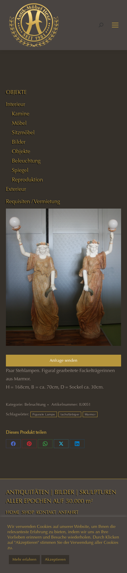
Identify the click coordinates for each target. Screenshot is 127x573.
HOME (12, 512)
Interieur (15, 104)
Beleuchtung (35, 404)
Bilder (18, 142)
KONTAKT (46, 512)
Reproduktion (27, 179)
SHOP (28, 512)
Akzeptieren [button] (55, 559)
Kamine (20, 113)
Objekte (21, 151)
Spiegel (20, 170)
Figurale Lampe (43, 414)
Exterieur (16, 189)
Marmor (90, 414)
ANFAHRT (68, 512)
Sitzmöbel (23, 132)
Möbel (19, 123)
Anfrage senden (63, 360)
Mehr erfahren (24, 559)
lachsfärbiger (70, 414)
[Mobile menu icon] (115, 25)
